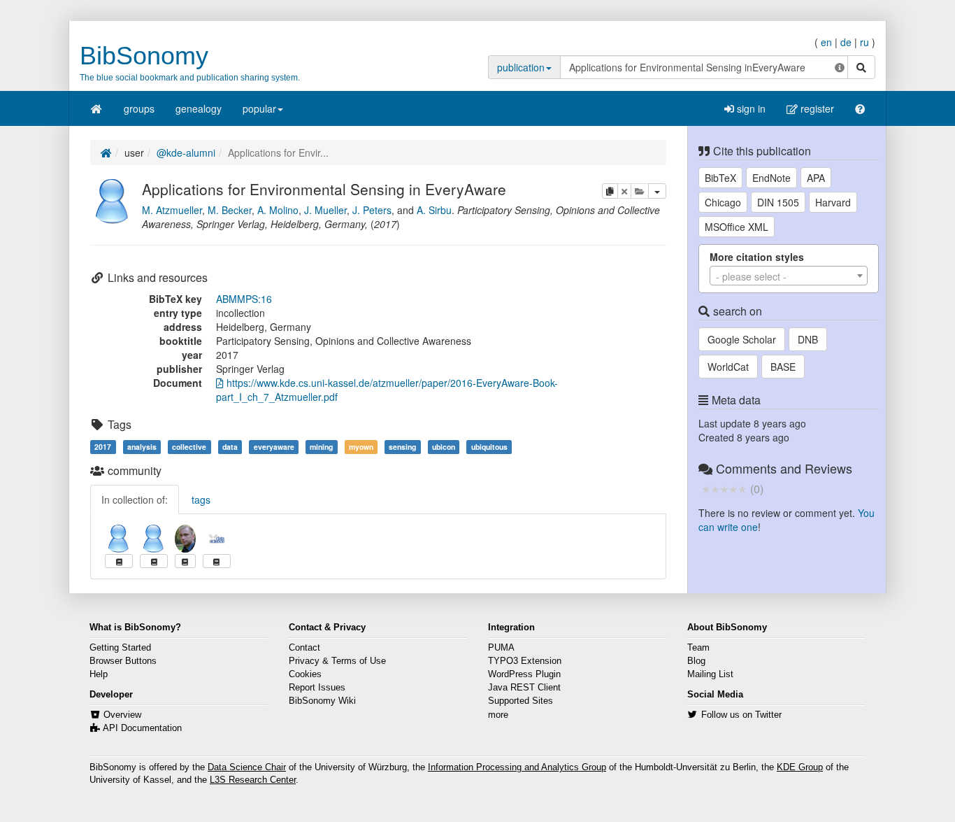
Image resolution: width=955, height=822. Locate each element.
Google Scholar (742, 339)
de (846, 42)
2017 (102, 446)
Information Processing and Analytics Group (517, 767)
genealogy (198, 108)
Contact (304, 648)
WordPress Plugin (524, 674)
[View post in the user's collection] (119, 561)
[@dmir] (217, 539)
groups (139, 108)
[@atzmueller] (185, 539)
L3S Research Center (253, 780)
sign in (750, 108)
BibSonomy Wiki (322, 701)
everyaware (274, 446)
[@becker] (119, 539)
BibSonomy (144, 55)
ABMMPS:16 (244, 299)
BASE (783, 367)
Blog (696, 661)
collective (189, 446)
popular (259, 108)
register (816, 108)
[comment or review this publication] (724, 488)
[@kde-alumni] (112, 199)
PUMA (501, 648)
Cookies (305, 674)
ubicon (443, 446)
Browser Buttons (123, 661)
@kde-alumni (186, 153)
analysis (142, 446)
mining (321, 446)
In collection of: (134, 499)
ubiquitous (489, 446)
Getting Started (120, 648)
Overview (122, 715)
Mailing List (710, 674)
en (826, 42)
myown (361, 446)
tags (201, 499)
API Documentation (142, 728)
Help (98, 674)
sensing (402, 446)
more (498, 715)
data (230, 446)
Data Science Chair (247, 767)
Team (698, 648)
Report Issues (317, 688)
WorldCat (728, 367)
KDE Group (800, 767)
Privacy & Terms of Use (337, 661)
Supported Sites (520, 701)
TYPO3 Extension (524, 661)
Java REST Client (524, 688)
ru (864, 42)
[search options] (840, 67)
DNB (808, 339)
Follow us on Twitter (741, 715)
